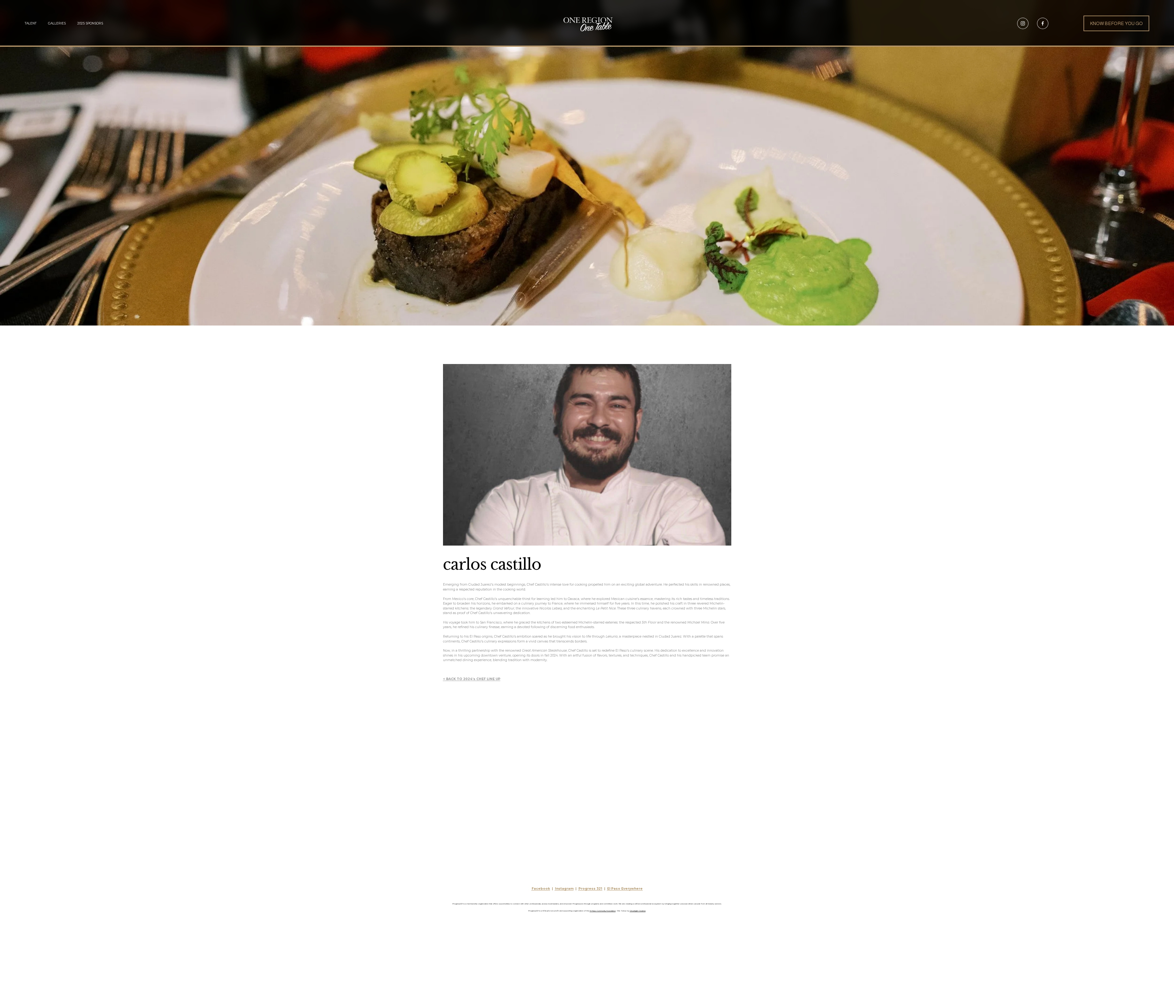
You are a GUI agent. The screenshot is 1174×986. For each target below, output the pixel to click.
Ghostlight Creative (638, 911)
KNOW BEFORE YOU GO (1116, 23)
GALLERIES (57, 23)
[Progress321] (1022, 23)
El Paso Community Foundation (603, 911)
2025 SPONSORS (90, 23)
